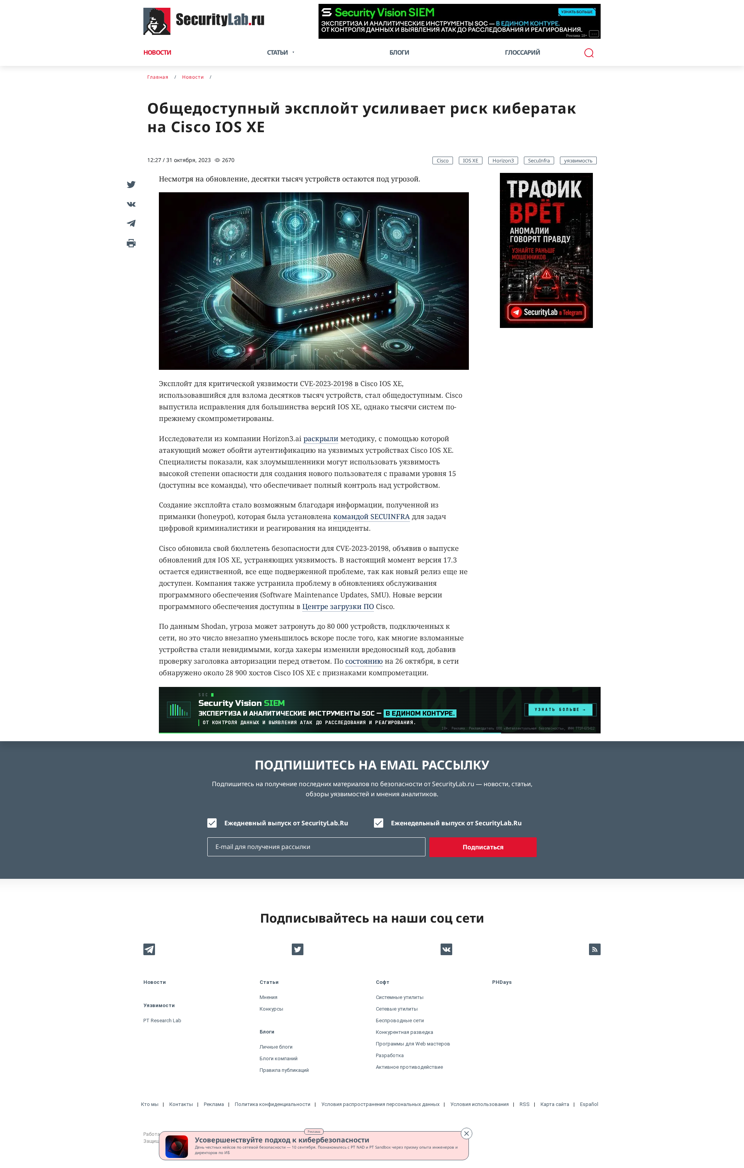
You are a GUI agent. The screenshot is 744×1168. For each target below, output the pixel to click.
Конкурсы (271, 1009)
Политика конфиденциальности (272, 1104)
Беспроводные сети (400, 1020)
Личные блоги (276, 1047)
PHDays (502, 982)
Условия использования (479, 1104)
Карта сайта (555, 1104)
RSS (525, 1104)
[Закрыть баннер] (466, 1133)
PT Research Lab (162, 1020)
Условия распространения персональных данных (380, 1104)
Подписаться (483, 847)
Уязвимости (159, 1005)
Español (589, 1104)
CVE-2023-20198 (326, 383)
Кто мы (149, 1104)
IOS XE (470, 160)
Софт (382, 982)
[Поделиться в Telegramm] (130, 223)
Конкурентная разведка (404, 1032)
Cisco (443, 160)
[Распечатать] (130, 242)
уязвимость (578, 160)
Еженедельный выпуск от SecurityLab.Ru (456, 823)
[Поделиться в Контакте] (130, 204)
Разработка (390, 1055)
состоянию (364, 661)
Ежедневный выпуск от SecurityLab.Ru (286, 823)
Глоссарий (522, 52)
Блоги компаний (279, 1058)
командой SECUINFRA (371, 516)
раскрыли (320, 438)
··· (594, 34)
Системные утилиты (400, 997)
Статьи (269, 982)
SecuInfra (539, 160)
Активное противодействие (409, 1067)
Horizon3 (503, 160)
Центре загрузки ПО (338, 606)
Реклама (314, 1131)
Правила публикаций (284, 1070)
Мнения (268, 997)
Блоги (399, 52)
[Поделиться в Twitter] (130, 184)
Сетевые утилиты (397, 1009)
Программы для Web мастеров (413, 1044)
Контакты (181, 1104)
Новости (157, 52)
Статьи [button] (277, 52)
